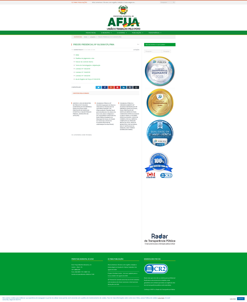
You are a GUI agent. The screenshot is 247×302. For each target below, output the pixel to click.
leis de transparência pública (152, 285)
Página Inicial (91, 33)
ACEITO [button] (240, 298)
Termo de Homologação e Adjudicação (88, 65)
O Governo (121, 33)
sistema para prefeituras (167, 278)
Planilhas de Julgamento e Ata (85, 58)
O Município (105, 33)
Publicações (136, 33)
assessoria (157, 280)
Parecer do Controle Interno (84, 62)
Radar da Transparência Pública (165, 289)
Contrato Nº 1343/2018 (83, 76)
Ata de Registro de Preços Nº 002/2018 (88, 79)
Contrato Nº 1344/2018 (83, 72)
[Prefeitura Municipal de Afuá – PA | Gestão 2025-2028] (123, 17)
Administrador (78, 49)
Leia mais (161, 298)
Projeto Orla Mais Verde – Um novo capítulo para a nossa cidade (112, 2)
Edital (77, 55)
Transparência (153, 33)
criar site (155, 278)
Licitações (136, 49)
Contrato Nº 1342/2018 (83, 69)
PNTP (152, 289)
